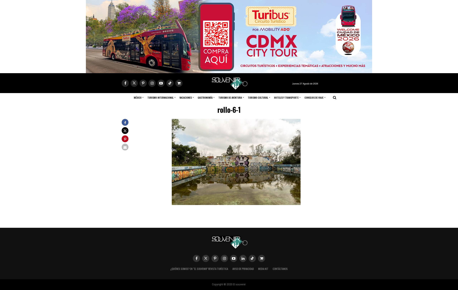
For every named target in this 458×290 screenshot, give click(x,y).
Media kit (263, 269)
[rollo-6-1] (236, 204)
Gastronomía (205, 97)
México (138, 97)
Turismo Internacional (160, 97)
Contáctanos (280, 269)
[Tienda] (261, 258)
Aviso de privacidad (243, 269)
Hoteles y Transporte (286, 97)
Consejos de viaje (313, 97)
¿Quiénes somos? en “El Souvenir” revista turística (199, 269)
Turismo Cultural (258, 97)
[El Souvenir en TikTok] (252, 258)
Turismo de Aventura (230, 97)
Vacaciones (185, 97)
